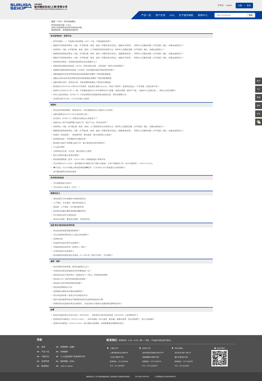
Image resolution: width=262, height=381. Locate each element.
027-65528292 (188, 361)
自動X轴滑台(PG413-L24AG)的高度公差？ (71, 114)
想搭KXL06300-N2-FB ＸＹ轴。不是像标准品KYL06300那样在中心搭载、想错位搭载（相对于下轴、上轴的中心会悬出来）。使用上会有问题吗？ (115, 90)
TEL (258, 89)
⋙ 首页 (41, 347)
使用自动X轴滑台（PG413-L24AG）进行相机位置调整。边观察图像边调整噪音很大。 (89, 323)
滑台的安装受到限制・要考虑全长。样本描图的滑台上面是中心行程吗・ (83, 110)
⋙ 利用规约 (62, 352)
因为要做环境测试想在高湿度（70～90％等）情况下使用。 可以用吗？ (83, 255)
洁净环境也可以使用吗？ (63, 251)
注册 (240, 5)
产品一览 (146, 15)
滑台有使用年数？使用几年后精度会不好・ (71, 295)
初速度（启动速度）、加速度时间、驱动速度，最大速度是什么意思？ (82, 135)
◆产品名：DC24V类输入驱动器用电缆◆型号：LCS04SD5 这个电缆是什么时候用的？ (89, 168)
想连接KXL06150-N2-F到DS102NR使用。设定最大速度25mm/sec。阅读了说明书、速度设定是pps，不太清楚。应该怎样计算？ (106, 86)
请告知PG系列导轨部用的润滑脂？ (67, 283)
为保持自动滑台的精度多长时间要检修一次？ (72, 271)
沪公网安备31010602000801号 (165, 377)
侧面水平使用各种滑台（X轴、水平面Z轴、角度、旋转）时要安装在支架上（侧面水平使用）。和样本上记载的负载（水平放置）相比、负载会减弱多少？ (118, 45)
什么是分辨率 (59, 147)
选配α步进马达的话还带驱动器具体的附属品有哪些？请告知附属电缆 (82, 78)
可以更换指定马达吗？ (62, 183)
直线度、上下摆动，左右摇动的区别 (68, 207)
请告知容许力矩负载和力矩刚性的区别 (69, 199)
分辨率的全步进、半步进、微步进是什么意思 (72, 151)
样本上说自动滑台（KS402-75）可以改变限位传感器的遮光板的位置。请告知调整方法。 (90, 95)
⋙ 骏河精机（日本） (66, 361)
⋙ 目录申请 (43, 361)
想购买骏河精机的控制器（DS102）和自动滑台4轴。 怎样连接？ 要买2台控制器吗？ (89, 66)
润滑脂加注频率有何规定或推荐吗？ (68, 291)
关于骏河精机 (186, 15)
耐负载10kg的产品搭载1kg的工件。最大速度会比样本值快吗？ (79, 143)
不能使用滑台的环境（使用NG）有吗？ (70, 247)
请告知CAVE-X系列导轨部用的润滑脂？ (70, 279)
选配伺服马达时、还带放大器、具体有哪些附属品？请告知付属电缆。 (82, 82)
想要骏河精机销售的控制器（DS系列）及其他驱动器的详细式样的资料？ (84, 70)
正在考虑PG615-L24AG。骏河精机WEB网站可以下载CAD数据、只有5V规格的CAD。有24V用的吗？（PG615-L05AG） (103, 163)
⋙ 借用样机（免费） (66, 347)
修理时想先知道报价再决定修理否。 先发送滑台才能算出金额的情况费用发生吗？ (88, 304)
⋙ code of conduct (64, 366)
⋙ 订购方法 (43, 356)
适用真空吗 (58, 239)
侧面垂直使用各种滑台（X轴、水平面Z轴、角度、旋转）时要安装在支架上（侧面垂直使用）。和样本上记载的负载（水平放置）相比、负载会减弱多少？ (118, 54)
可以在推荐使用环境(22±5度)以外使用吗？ (71, 235)
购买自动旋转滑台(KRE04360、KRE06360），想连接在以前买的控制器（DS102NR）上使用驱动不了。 (96, 315)
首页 (53, 21)
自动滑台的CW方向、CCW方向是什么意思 (71, 99)
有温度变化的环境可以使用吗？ (66, 243)
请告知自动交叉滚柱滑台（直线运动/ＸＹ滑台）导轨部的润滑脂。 (81, 275)
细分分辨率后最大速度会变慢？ (66, 155)
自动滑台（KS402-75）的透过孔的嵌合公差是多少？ (75, 118)
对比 (258, 114)
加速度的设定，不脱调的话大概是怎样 (69, 139)
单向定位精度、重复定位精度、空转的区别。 (72, 219)
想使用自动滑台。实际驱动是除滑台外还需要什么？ (75, 62)
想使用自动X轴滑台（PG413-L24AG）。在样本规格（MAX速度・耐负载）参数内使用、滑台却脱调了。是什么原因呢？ (104, 319)
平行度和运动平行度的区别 (64, 215)
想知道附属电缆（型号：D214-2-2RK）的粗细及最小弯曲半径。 (80, 159)
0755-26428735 (156, 361)
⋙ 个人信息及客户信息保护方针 (70, 356)
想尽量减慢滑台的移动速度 (64, 172)
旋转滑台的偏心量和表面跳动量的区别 (69, 211)
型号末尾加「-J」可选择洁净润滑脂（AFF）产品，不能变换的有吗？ (82, 41)
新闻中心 (203, 15)
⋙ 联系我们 (43, 366)
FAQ (172, 15)
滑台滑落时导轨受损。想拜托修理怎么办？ (71, 267)
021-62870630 (123, 361)
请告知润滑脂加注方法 (62, 287)
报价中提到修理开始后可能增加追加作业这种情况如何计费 (78, 299)
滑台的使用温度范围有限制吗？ (66, 231)
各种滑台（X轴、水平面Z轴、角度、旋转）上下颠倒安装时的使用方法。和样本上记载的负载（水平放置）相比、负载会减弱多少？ (109, 49)
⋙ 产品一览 (43, 352)
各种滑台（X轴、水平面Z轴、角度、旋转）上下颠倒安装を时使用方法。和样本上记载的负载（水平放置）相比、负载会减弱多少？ (109, 127)
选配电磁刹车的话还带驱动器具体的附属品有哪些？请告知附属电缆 (82, 74)
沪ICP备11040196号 (142, 377)
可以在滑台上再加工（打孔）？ (66, 187)
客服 (258, 97)
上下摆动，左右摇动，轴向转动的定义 (69, 203)
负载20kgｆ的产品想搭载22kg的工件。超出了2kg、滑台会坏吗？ (80, 122)
